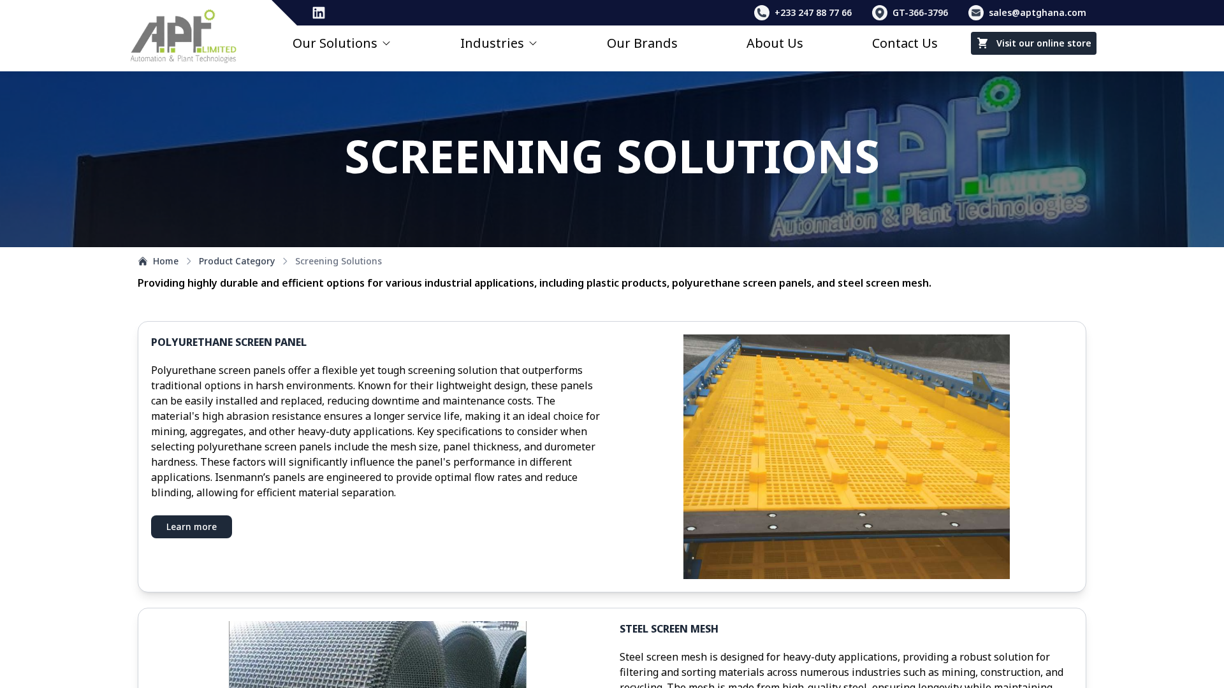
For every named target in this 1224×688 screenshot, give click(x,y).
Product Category (237, 261)
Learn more (191, 526)
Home (165, 261)
